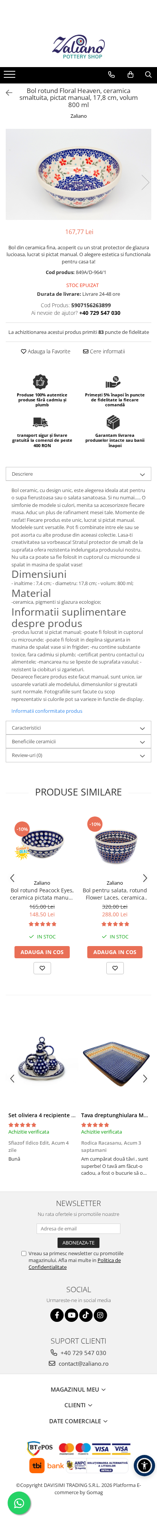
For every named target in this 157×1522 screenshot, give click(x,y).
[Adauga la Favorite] (42, 968)
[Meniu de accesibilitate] (144, 1465)
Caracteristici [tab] (26, 727)
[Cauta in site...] (148, 74)
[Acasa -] (78, 48)
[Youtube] (71, 1315)
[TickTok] (86, 1315)
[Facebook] (57, 1315)
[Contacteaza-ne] (111, 74)
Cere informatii (106, 351)
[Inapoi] (5, 93)
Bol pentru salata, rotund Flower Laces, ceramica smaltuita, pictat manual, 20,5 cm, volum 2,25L (115, 894)
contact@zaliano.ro (83, 1363)
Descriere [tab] (22, 473)
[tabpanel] (78, 174)
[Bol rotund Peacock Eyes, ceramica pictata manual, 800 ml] (42, 843)
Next (145, 182)
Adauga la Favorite (48, 351)
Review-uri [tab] (27, 755)
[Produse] (10, 76)
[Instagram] (100, 1315)
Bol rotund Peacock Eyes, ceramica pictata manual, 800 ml (42, 894)
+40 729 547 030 (82, 1353)
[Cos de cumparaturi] (130, 74)
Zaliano (78, 115)
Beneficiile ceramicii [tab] (34, 741)
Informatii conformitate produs (46, 710)
